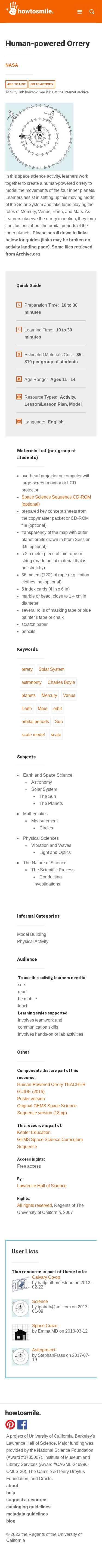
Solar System (51, 669)
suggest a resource (26, 1499)
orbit (57, 708)
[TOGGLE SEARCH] (92, 11)
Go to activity (41, 84)
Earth (26, 708)
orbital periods (35, 721)
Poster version (31, 1098)
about (12, 1485)
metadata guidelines (27, 1514)
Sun (59, 721)
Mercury (49, 695)
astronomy (31, 682)
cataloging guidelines (28, 1507)
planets (28, 695)
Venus (69, 695)
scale (56, 734)
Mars (42, 708)
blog (11, 1521)
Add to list (16, 84)
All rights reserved (34, 1205)
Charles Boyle (61, 682)
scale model (33, 734)
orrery (27, 669)
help (10, 1492)
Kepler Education (34, 1132)
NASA (11, 65)
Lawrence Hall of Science (42, 1185)
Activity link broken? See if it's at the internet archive (47, 92)
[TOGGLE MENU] (79, 11)
